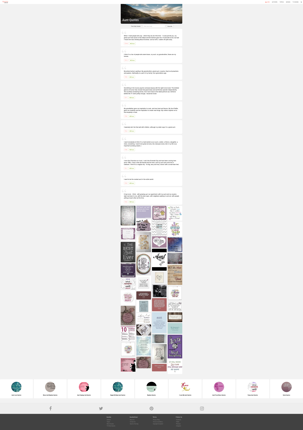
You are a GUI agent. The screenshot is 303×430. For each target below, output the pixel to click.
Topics (282, 2)
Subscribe (169, 26)
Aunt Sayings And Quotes (50, 395)
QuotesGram (5, 2)
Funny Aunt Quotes (219, 395)
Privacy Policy (156, 419)
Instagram (178, 426)
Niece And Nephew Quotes (16, 395)
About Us (132, 419)
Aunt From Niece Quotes (185, 395)
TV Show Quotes (111, 426)
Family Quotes (286, 395)
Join (268, 2)
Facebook (178, 419)
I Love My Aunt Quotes (151, 395)
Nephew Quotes (117, 395)
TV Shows (295, 2)
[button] (301, 2)
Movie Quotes (110, 424)
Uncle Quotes (252, 395)
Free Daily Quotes (135, 26)
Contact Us (132, 421)
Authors (274, 2)
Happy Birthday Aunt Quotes (84, 395)
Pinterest (178, 424)
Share (133, 43)
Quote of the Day (134, 424)
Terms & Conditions (158, 421)
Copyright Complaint (158, 424)
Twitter (177, 421)
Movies (288, 2)
